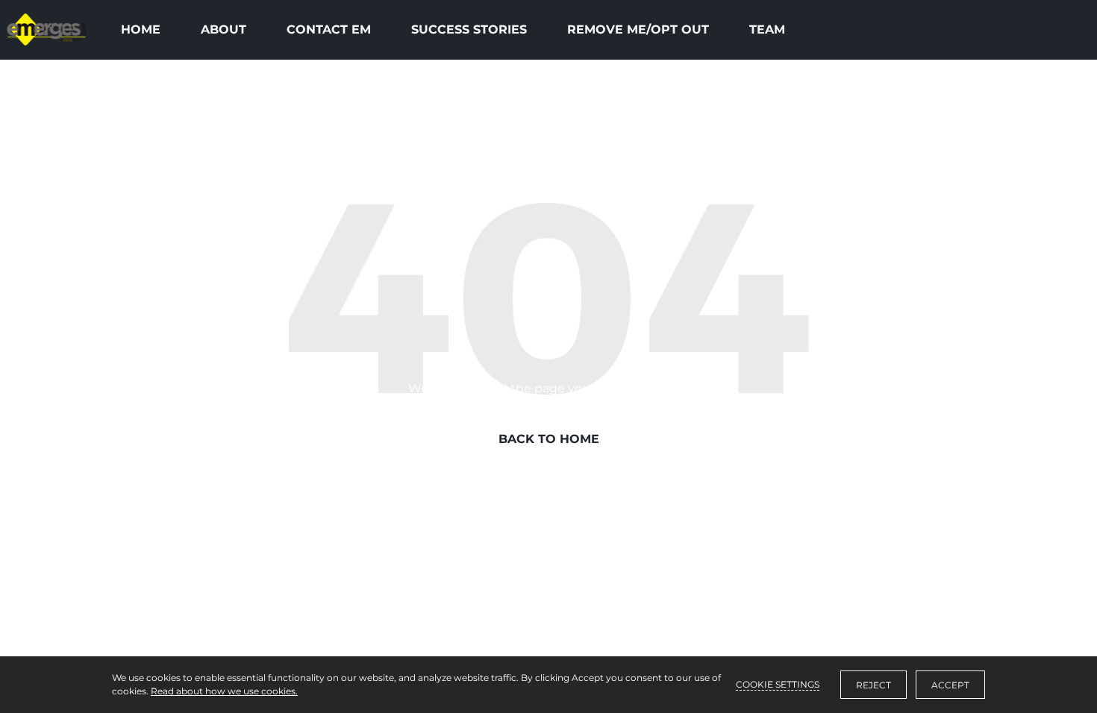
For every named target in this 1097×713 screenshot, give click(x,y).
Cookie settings (777, 684)
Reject (873, 685)
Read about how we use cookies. (224, 691)
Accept (950, 685)
